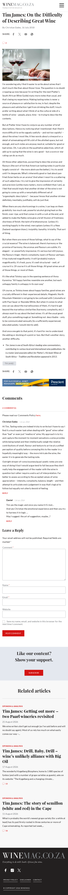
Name (6, 585)
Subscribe (34, 673)
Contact (37, 880)
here (38, 415)
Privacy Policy (10, 880)
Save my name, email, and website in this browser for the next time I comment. (32, 622)
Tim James (9, 363)
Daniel (9, 500)
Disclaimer (25, 880)
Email (5, 597)
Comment (8, 547)
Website (6, 609)
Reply (5, 493)
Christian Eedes (13, 27)
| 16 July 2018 (24, 422)
